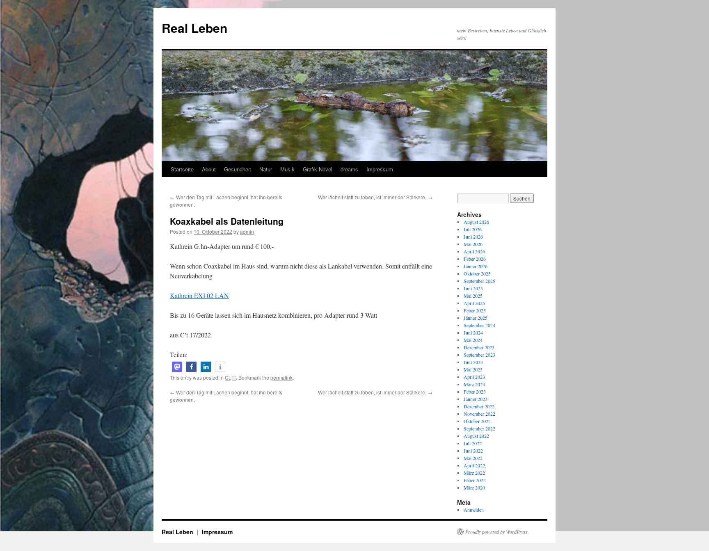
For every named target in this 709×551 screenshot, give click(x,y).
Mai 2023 (473, 369)
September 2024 (479, 325)
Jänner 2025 (475, 317)
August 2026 (476, 222)
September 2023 (479, 354)
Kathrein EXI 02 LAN (199, 295)
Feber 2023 (475, 391)
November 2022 (479, 413)
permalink (281, 377)
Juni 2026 (473, 236)
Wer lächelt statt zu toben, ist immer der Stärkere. (375, 197)
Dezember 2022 (479, 406)
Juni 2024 (473, 332)
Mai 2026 (473, 244)
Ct (227, 377)
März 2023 (474, 384)
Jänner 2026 (475, 266)
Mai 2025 (473, 295)
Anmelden (474, 509)
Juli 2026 (473, 229)
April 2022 (474, 465)
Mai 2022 (473, 458)
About (209, 169)
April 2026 (474, 251)
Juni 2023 (473, 362)
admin (247, 231)
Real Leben (194, 27)
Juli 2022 (473, 443)
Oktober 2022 (477, 421)
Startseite (182, 169)
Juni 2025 (473, 288)
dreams (349, 169)
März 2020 (474, 487)
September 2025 (479, 281)
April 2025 (474, 303)
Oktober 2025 (477, 273)
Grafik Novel (317, 169)
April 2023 (474, 376)
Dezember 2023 (479, 347)
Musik (287, 169)
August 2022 (476, 436)
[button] (177, 367)
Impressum (379, 169)
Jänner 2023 (475, 399)
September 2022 (479, 428)
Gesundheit (237, 169)
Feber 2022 (475, 480)
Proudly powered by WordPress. (497, 531)
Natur (265, 169)
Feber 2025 (475, 310)
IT (234, 377)
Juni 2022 (473, 450)
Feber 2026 (475, 258)
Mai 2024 (473, 340)
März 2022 (474, 472)
